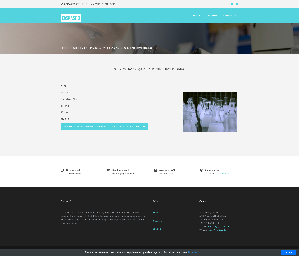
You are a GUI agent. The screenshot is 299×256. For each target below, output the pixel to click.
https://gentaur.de (217, 230)
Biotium (88, 48)
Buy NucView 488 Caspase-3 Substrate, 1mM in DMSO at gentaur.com (104, 126)
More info (193, 252)
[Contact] (237, 4)
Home (196, 15)
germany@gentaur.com (218, 226)
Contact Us (229, 15)
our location (223, 173)
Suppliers (211, 15)
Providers (75, 48)
